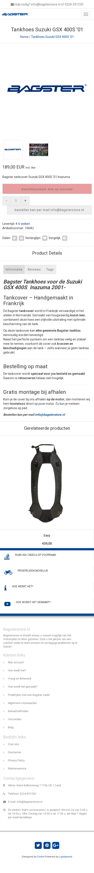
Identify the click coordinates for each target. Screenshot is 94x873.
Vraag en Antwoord (19, 678)
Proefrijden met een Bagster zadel (29, 695)
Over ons (13, 744)
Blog (11, 727)
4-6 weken (23, 223)
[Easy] (47, 491)
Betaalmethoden (18, 711)
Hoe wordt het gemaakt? (22, 686)
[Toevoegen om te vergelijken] (65, 238)
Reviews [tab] (34, 269)
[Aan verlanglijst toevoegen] (45, 238)
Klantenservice (17, 768)
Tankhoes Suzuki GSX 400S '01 (52, 37)
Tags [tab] (50, 269)
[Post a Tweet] (15, 238)
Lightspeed (65, 856)
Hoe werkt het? (17, 670)
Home (24, 37)
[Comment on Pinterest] (21, 238)
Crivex (40, 856)
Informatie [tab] (14, 269)
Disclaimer (14, 752)
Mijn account (16, 662)
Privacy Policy (16, 760)
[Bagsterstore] (14, 14)
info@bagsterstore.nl (50, 414)
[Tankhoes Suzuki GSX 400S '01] (47, 90)
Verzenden (14, 719)
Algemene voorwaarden (22, 703)
